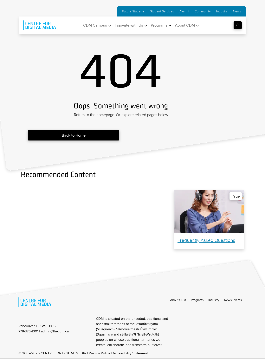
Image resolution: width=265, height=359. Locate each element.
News (237, 11)
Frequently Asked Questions (206, 240)
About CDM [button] (185, 25)
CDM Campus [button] (95, 25)
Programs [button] (159, 25)
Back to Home (74, 135)
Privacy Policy (99, 353)
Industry (222, 11)
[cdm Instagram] (218, 331)
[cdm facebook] (226, 331)
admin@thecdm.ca (55, 331)
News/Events (233, 300)
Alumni (184, 11)
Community (203, 11)
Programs (197, 300)
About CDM (178, 300)
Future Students (133, 11)
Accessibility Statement (130, 353)
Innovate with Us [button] (129, 25)
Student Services (162, 11)
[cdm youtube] (244, 331)
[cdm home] (36, 25)
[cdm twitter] (235, 331)
